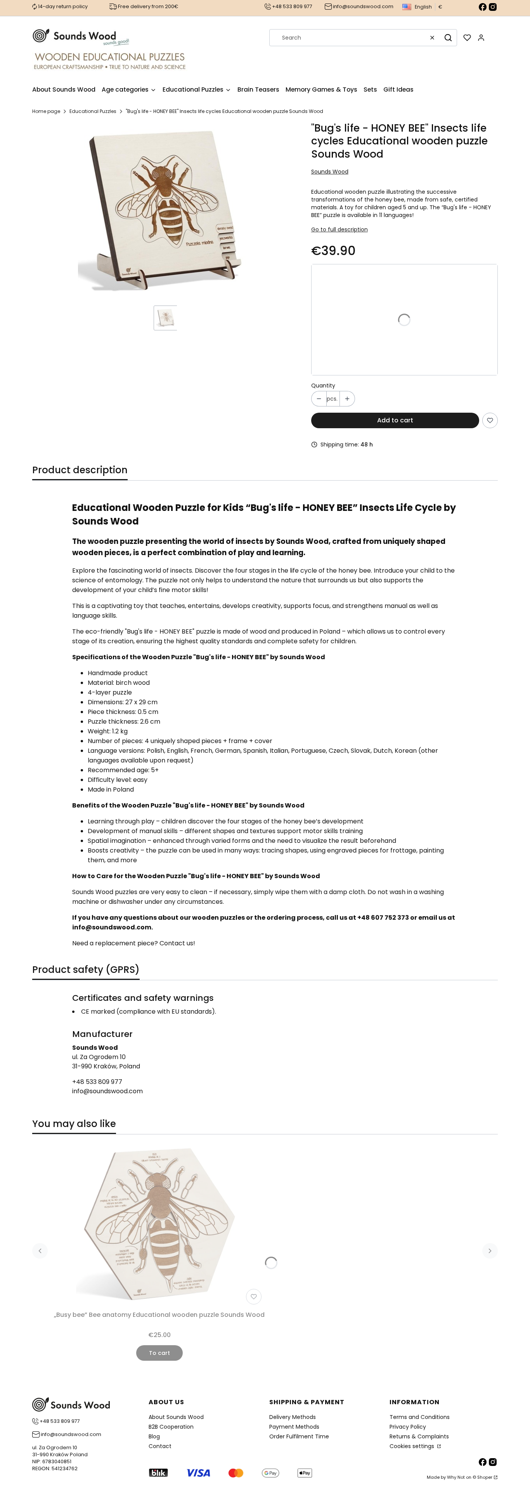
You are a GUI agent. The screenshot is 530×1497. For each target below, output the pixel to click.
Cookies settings (413, 1446)
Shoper (484, 1477)
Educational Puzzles (92, 111)
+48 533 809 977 (97, 1081)
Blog (154, 1436)
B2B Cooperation (171, 1427)
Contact (160, 1446)
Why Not (456, 1477)
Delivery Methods (292, 1417)
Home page (46, 111)
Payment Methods (294, 1427)
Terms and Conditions (420, 1417)
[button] (448, 37)
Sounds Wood (329, 171)
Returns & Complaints (419, 1436)
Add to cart (395, 420)
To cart (159, 1353)
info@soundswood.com (107, 1091)
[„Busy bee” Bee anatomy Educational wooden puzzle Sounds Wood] (159, 1224)
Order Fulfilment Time (299, 1436)
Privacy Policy (408, 1427)
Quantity (323, 385)
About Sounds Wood (176, 1417)
